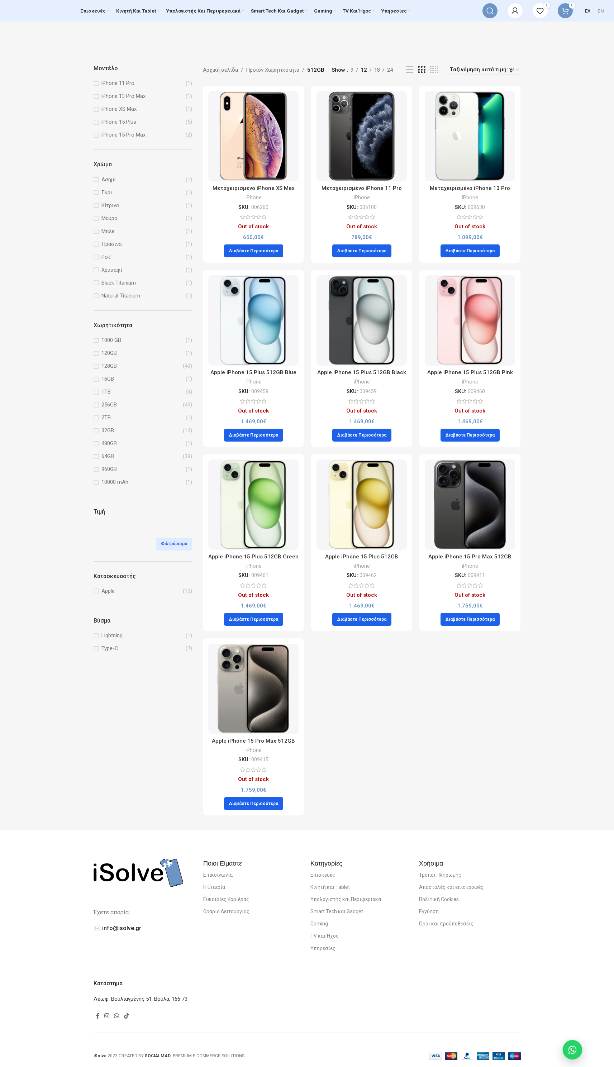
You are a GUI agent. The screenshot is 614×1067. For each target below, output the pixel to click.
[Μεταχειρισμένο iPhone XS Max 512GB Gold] (253, 136)
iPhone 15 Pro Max (123, 135)
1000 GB (111, 340)
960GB (109, 469)
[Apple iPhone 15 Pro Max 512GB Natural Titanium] (253, 689)
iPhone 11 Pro (117, 83)
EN (601, 11)
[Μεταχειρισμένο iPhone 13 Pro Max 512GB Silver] (470, 136)
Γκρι (106, 192)
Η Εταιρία (214, 887)
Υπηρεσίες (322, 948)
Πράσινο (111, 244)
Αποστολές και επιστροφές (451, 887)
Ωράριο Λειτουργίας (226, 911)
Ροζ (106, 257)
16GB (107, 379)
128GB (109, 366)
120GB (109, 353)
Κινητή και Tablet (330, 887)
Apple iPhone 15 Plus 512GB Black (361, 372)
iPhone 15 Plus (118, 122)
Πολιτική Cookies (439, 899)
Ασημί (108, 179)
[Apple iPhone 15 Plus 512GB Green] (253, 504)
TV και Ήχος (324, 936)
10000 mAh (114, 482)
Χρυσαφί (111, 270)
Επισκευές (322, 875)
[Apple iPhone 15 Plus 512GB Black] (361, 320)
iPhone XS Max (119, 109)
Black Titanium (118, 283)
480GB (109, 443)
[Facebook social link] (98, 1015)
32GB (107, 430)
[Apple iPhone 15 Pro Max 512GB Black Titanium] (470, 504)
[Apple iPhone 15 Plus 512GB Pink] (470, 320)
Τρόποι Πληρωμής (440, 875)
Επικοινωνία (218, 875)
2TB (106, 417)
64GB (107, 456)
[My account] (515, 11)
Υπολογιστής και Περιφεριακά (345, 899)
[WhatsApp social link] (117, 1015)
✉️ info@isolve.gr (117, 928)
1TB (106, 392)
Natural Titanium (120, 295)
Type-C (109, 648)
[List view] (409, 70)
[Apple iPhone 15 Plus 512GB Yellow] (361, 504)
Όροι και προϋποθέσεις (446, 924)
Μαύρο (109, 218)
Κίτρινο (110, 205)
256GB (109, 404)
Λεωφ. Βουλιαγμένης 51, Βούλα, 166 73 (140, 999)
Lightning (112, 635)
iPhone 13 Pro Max (123, 96)
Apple (108, 591)
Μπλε (108, 231)
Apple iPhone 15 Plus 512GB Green (253, 556)
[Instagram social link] (107, 1015)
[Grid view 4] (434, 70)
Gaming (319, 924)
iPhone (254, 197)
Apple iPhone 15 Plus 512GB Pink (470, 372)
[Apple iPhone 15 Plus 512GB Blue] (253, 320)
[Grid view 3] (421, 70)
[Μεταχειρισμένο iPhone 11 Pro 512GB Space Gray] (361, 136)
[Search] (490, 11)
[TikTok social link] (126, 1015)
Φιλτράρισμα (174, 543)
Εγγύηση (429, 911)
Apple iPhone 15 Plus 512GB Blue (253, 372)
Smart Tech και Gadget (336, 911)
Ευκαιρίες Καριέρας (226, 899)
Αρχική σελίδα (220, 70)
